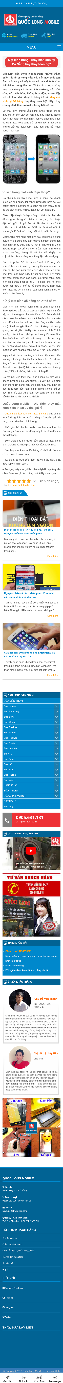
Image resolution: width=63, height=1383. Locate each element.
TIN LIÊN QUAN (15, 493)
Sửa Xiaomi (10, 732)
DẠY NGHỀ (10, 801)
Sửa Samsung (11, 711)
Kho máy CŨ (10, 806)
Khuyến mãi (8, 1263)
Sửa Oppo (9, 722)
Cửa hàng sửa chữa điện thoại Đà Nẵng (26, 413)
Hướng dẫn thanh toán (13, 1257)
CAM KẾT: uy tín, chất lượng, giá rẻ (18, 1251)
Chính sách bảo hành (12, 1244)
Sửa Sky (8, 769)
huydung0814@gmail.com (15, 1211)
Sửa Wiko (9, 780)
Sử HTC (8, 753)
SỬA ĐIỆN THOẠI (13, 701)
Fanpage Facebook (14, 1288)
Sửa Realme (10, 727)
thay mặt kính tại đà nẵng (21, 485)
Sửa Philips (10, 774)
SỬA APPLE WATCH (15, 796)
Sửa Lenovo (10, 748)
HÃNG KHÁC (11, 785)
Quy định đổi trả (10, 1238)
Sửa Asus (9, 759)
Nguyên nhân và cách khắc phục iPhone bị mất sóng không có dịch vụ (29, 595)
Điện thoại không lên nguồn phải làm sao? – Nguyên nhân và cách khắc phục (29, 531)
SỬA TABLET (11, 790)
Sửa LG (8, 764)
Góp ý (5, 1269)
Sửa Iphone (10, 706)
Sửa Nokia (9, 743)
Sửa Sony (9, 716)
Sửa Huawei (10, 737)
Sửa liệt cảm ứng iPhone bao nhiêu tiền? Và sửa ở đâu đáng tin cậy (29, 654)
